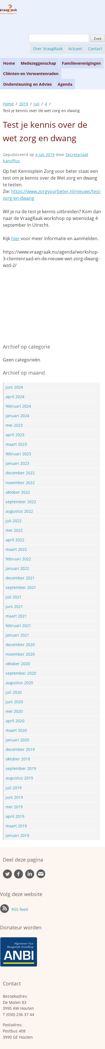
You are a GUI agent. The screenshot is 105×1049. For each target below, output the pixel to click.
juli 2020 (14, 692)
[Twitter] (7, 877)
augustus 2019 (19, 778)
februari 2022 (18, 558)
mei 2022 (14, 530)
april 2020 (15, 720)
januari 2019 (17, 835)
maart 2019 (16, 825)
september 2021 (21, 587)
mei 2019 (14, 806)
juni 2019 (14, 797)
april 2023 (15, 434)
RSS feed (19, 909)
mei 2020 (14, 711)
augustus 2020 (19, 682)
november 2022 (20, 482)
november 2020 (20, 654)
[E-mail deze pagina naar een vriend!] (40, 876)
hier (15, 238)
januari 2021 (17, 635)
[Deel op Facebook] (18, 877)
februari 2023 (18, 453)
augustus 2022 (19, 511)
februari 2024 (18, 406)
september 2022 (21, 501)
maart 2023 (16, 444)
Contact (95, 48)
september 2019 (21, 768)
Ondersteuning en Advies (27, 84)
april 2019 (15, 816)
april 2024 (15, 396)
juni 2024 (14, 387)
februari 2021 (18, 625)
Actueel (75, 48)
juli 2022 (14, 520)
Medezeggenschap (38, 63)
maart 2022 (16, 549)
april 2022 (15, 539)
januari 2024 (17, 415)
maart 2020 (16, 730)
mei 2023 (14, 425)
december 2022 (20, 472)
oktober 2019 (18, 759)
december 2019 (20, 749)
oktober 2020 (18, 663)
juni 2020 (14, 701)
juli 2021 (14, 597)
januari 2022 (17, 568)
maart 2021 (16, 616)
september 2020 (21, 673)
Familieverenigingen (81, 63)
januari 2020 (17, 739)
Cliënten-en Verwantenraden (31, 73)
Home (9, 63)
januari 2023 (17, 463)
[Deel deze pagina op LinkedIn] (29, 877)
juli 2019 (14, 787)
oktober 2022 (18, 492)
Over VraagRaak (48, 48)
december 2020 (20, 644)
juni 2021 (14, 606)
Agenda (65, 84)
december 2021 (20, 578)
